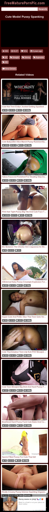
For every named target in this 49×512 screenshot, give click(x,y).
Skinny (27, 57)
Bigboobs (39, 57)
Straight (15, 57)
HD (6, 62)
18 (5, 57)
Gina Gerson (10, 69)
